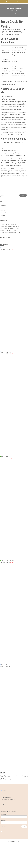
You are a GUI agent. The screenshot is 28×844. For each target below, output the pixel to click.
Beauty (2, 205)
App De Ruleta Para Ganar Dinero (8, 226)
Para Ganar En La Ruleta (6, 228)
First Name (3, 814)
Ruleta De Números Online (7, 224)
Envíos (2, 802)
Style (25, 776)
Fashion (2, 208)
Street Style (19, 776)
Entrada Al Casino (5, 230)
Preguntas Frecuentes (6, 797)
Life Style (3, 212)
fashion (8, 776)
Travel (2, 215)
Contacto (3, 804)
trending (8, 778)
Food (2, 210)
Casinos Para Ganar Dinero (7, 232)
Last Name (3, 820)
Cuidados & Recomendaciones (8, 799)
